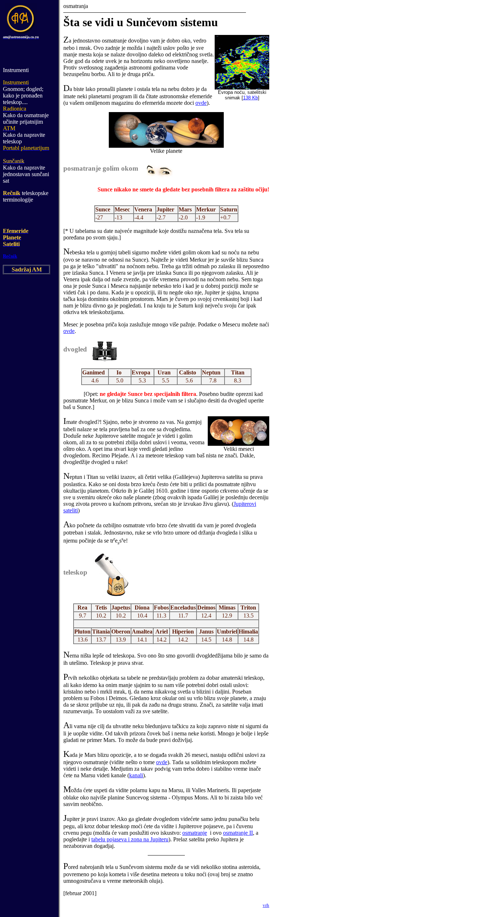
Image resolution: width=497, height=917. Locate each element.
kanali (136, 775)
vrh (266, 905)
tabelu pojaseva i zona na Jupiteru (129, 839)
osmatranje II (238, 833)
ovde (201, 103)
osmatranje (194, 833)
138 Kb (250, 97)
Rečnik (10, 256)
